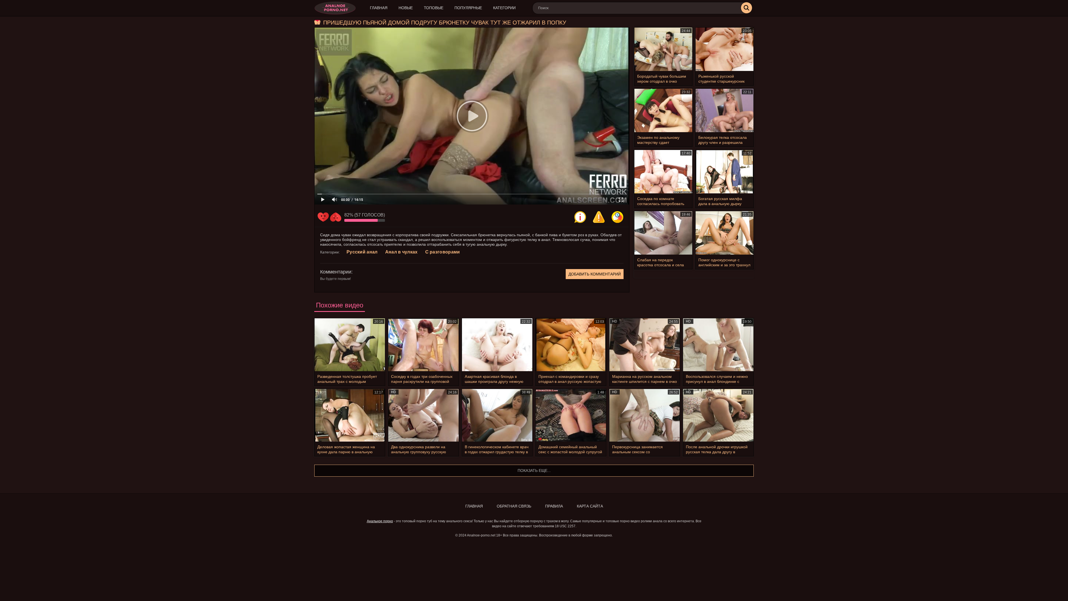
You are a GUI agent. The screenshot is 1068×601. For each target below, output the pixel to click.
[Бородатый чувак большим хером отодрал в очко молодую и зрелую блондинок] (663, 49)
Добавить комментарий (594, 274)
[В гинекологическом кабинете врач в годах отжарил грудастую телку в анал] (497, 415)
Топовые (433, 8)
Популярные (468, 8)
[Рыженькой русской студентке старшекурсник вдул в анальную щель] (724, 49)
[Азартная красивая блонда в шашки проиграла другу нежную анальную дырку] (497, 344)
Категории (504, 8)
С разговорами (442, 252)
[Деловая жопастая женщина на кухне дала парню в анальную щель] (350, 415)
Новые (406, 8)
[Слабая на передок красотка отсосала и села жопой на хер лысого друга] (663, 233)
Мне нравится (323, 217)
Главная (378, 8)
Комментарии (335, 272)
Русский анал (362, 252)
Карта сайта (590, 506)
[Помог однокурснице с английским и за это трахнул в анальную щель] (724, 233)
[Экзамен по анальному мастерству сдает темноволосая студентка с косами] (663, 110)
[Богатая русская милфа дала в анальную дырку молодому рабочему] (724, 171)
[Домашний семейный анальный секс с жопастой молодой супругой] (571, 415)
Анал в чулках (401, 252)
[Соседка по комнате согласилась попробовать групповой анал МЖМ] (663, 171)
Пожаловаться (598, 217)
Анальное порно (380, 521)
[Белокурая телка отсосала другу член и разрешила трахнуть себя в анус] (724, 110)
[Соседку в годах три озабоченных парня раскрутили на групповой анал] (423, 344)
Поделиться (617, 217)
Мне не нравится (336, 217)
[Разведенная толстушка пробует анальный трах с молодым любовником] (350, 344)
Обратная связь (514, 506)
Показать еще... (534, 470)
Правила (554, 506)
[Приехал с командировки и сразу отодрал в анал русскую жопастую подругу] (571, 344)
